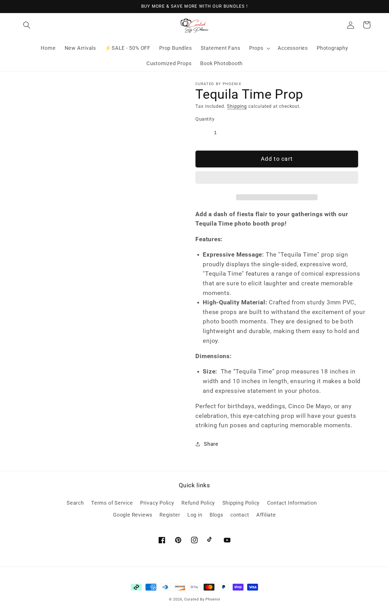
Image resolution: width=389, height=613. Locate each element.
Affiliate (266, 515)
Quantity (204, 119)
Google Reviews (132, 515)
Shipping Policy (241, 503)
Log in (194, 515)
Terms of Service (112, 503)
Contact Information (292, 503)
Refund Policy (198, 503)
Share (211, 444)
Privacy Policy (157, 503)
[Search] (27, 25)
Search (75, 503)
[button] (276, 179)
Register (169, 515)
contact (239, 515)
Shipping (237, 106)
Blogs (216, 515)
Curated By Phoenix (202, 599)
